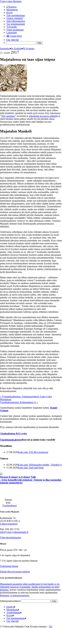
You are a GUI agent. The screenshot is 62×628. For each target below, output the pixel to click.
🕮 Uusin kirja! (14, 36)
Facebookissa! (10, 505)
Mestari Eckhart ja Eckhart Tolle (30, 480)
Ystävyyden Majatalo (10, 1)
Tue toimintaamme (15, 24)
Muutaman (30, 587)
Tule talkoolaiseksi (15, 21)
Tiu (50, 626)
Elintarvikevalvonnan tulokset (15, 571)
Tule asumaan (8, 116)
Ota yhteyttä (12, 39)
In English (16, 48)
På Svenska (28, 48)
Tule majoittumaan (15, 15)
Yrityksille (11, 26)
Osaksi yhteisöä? (14, 18)
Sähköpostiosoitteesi (10, 601)
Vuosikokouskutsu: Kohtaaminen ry (19, 402)
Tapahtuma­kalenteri (11, 439)
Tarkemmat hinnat (9, 566)
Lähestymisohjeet (8, 523)
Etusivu (10, 606)
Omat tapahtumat (15, 29)
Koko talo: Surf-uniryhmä (31, 467)
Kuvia (9, 12)
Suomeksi (5, 48)
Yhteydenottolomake (10, 537)
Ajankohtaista (13, 612)
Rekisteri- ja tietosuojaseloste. (15, 595)
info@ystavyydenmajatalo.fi (14, 532)
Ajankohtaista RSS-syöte (13, 433)
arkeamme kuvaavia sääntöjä (43, 116)
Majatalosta (12, 9)
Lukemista (11, 32)
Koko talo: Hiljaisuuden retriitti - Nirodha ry (40, 464)
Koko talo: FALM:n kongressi (33, 452)
